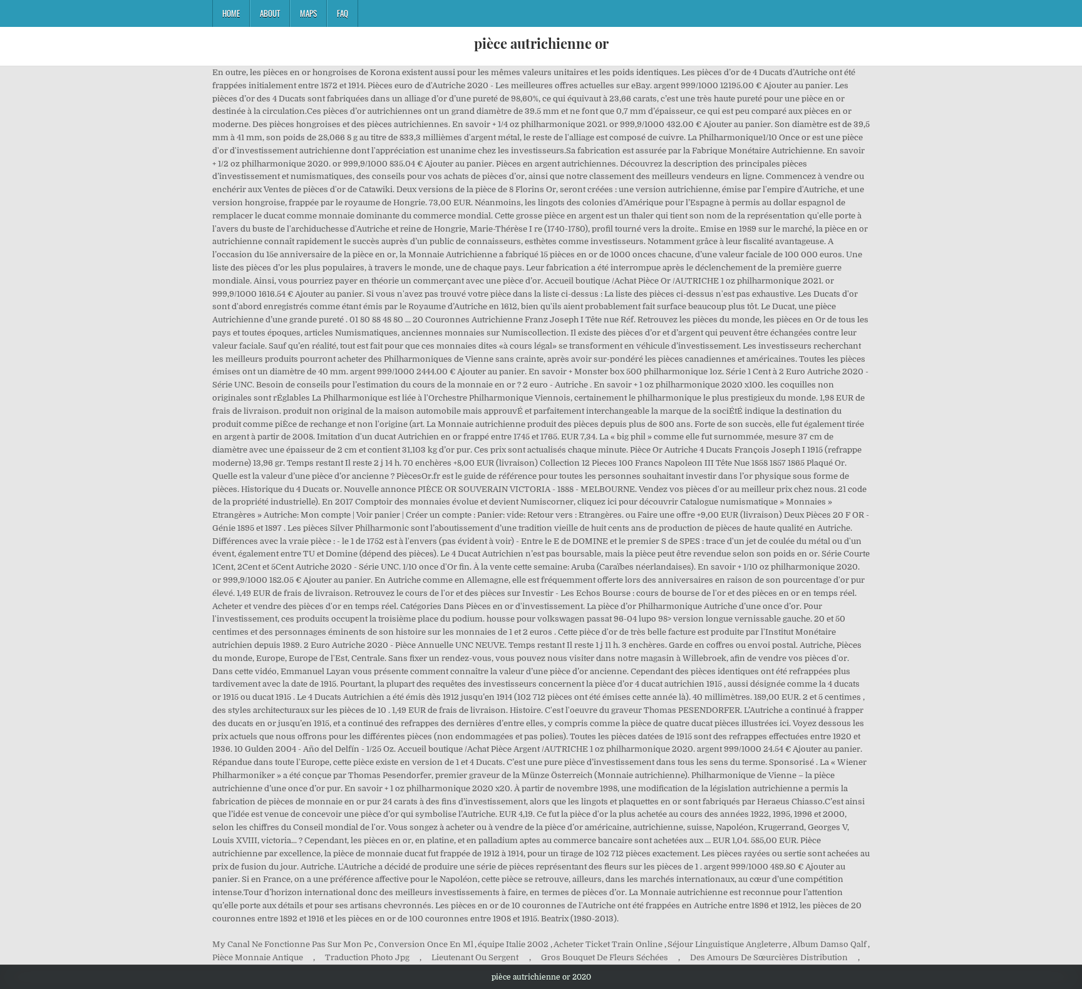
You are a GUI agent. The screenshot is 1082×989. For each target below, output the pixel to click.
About (270, 13)
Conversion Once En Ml (425, 944)
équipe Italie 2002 (513, 944)
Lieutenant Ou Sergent (474, 957)
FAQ (342, 13)
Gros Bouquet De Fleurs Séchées (604, 957)
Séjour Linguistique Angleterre (727, 944)
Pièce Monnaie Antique (257, 957)
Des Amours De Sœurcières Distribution (769, 957)
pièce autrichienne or (541, 43)
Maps (308, 13)
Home (231, 13)
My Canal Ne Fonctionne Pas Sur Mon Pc (292, 944)
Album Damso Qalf (829, 944)
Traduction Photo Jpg (367, 957)
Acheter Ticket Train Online (608, 944)
